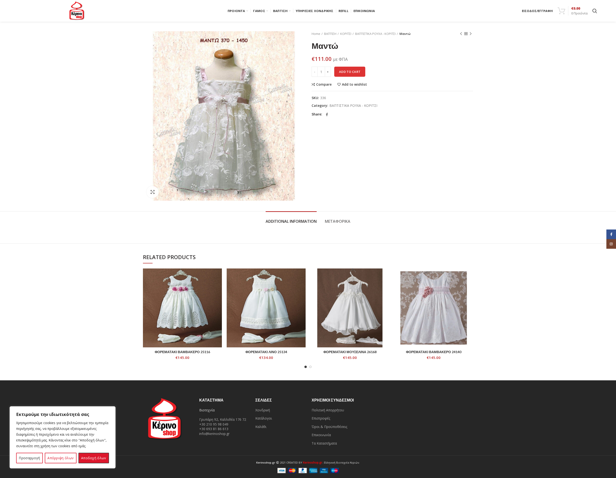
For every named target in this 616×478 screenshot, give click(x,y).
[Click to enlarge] (153, 192)
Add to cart (349, 72)
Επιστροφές (321, 418)
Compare (324, 84)
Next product (470, 33)
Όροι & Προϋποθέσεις (329, 426)
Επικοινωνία (321, 435)
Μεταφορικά (337, 221)
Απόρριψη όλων (60, 458)
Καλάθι (260, 426)
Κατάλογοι (263, 418)
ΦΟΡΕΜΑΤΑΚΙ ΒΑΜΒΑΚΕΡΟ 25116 (182, 352)
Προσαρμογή (29, 458)
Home (316, 34)
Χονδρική (262, 410)
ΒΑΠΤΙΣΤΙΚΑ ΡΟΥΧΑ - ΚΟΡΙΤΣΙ (375, 34)
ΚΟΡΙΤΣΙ (345, 34)
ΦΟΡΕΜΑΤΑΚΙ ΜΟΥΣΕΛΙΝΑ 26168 (350, 352)
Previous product (461, 33)
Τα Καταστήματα (324, 443)
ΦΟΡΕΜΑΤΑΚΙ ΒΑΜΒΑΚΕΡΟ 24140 (433, 352)
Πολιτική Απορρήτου (328, 410)
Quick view (218, 287)
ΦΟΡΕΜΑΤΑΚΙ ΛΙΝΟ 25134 (266, 352)
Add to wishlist (354, 84)
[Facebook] (326, 114)
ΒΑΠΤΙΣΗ (330, 34)
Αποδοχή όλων (93, 458)
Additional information (291, 221)
